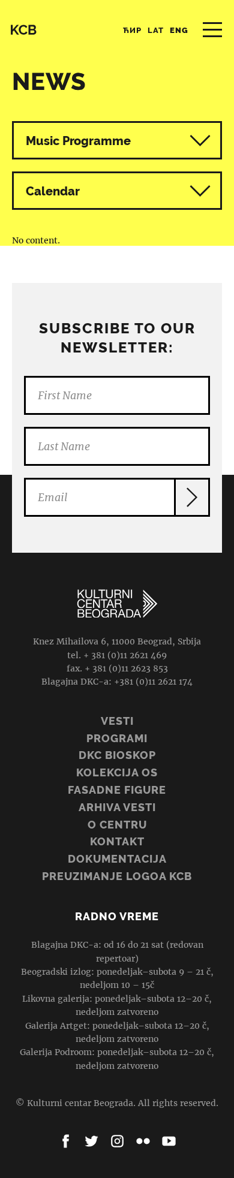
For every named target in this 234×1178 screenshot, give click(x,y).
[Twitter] (91, 1141)
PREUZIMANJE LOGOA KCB (117, 876)
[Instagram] (117, 1141)
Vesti (117, 721)
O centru (117, 824)
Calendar (53, 191)
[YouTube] (169, 1141)
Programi (117, 738)
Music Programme (78, 141)
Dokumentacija (117, 858)
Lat (156, 30)
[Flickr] (143, 1141)
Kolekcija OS (117, 772)
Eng (179, 30)
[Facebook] (66, 1141)
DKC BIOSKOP (117, 755)
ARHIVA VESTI (117, 807)
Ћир (132, 30)
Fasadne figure (117, 790)
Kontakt (117, 841)
